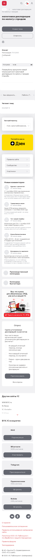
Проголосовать (17, 376)
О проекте (6, 523)
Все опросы (17, 382)
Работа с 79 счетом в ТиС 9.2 (28, 95)
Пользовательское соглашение (15, 526)
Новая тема (17, 29)
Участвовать (17, 455)
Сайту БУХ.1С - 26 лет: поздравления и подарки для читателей (17, 239)
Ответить (17, 36)
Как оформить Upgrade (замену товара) (10, 95)
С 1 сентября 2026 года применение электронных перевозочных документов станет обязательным (17, 192)
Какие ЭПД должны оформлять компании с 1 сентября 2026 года (16, 209)
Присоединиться (17, 472)
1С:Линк (5, 406)
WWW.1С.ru (7, 402)
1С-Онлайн (6, 409)
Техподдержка (8, 545)
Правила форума (9, 541)
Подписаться (18, 437)
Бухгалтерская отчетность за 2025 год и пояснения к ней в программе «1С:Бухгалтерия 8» (16, 257)
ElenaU (5, 50)
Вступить (17, 490)
